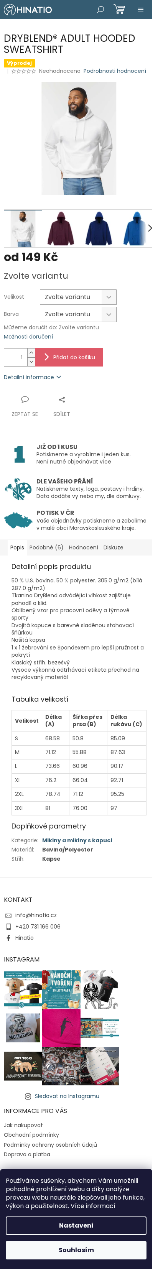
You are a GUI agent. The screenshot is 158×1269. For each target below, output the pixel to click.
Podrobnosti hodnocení (115, 71)
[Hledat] (100, 9)
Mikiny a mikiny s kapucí (77, 840)
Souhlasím (76, 1250)
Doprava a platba (27, 1154)
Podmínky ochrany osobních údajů (50, 1145)
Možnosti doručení (28, 336)
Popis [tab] (17, 547)
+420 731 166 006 (38, 926)
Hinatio (24, 938)
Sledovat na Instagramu (67, 1096)
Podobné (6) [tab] (47, 547)
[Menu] (140, 9)
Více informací (93, 1206)
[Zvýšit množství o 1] (31, 352)
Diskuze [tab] (113, 547)
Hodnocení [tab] (83, 547)
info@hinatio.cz (36, 915)
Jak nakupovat (23, 1125)
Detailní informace (29, 377)
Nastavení (76, 1225)
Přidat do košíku (74, 357)
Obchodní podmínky (31, 1135)
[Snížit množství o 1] (31, 361)
